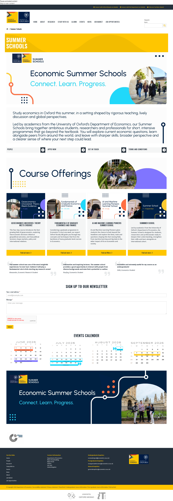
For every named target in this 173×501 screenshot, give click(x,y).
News (8, 472)
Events (8, 469)
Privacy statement (52, 487)
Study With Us (10, 466)
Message (9, 300)
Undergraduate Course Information (76, 487)
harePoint (62, 487)
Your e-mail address (13, 292)
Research (9, 463)
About (8, 475)
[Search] (165, 25)
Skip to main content (7, 3)
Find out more (25, 252)
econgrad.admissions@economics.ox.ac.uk (100, 463)
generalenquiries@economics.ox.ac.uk (99, 469)
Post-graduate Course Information (98, 487)
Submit (10, 327)
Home (8, 458)
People (8, 461)
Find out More (106, 252)
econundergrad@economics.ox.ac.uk (98, 458)
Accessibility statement (39, 487)
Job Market (9, 478)
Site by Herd (112, 487)
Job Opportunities (11, 480)
